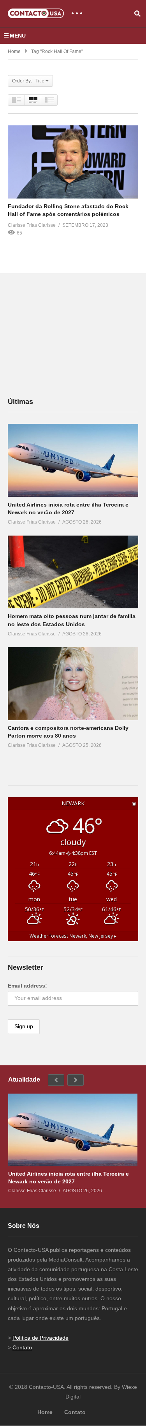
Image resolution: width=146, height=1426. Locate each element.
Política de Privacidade (40, 1338)
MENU (18, 36)
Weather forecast (73, 936)
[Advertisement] (66, 334)
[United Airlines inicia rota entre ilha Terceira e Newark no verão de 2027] (73, 460)
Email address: (27, 986)
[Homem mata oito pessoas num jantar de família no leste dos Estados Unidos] (73, 572)
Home (14, 51)
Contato (22, 1347)
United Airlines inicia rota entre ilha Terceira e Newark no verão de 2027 (68, 1178)
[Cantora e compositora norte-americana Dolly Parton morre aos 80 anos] (73, 683)
